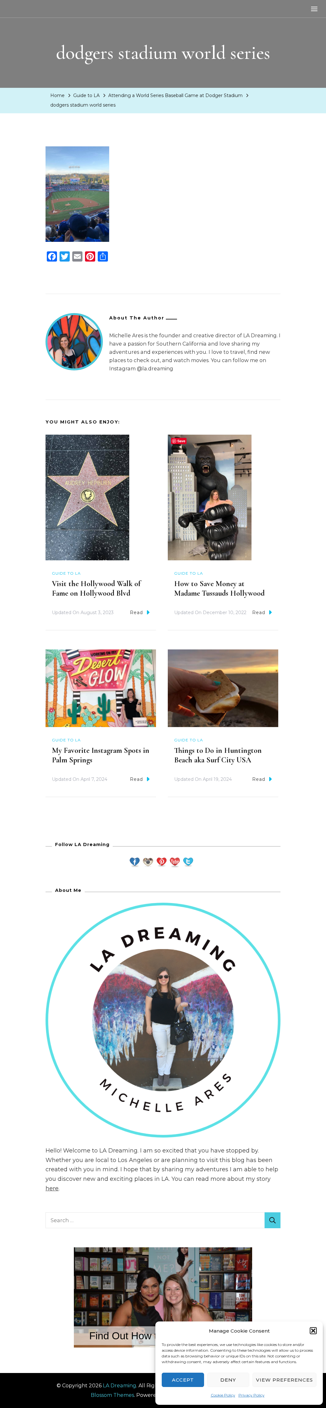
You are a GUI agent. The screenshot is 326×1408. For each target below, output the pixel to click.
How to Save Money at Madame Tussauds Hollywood (219, 588)
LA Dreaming (119, 1386)
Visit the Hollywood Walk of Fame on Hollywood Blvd (96, 588)
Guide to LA (86, 95)
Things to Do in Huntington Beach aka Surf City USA (218, 755)
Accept (183, 1380)
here (52, 1188)
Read (136, 612)
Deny (228, 1380)
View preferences (284, 1380)
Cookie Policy (223, 1395)
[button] (313, 1330)
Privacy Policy (251, 1395)
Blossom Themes (112, 1395)
